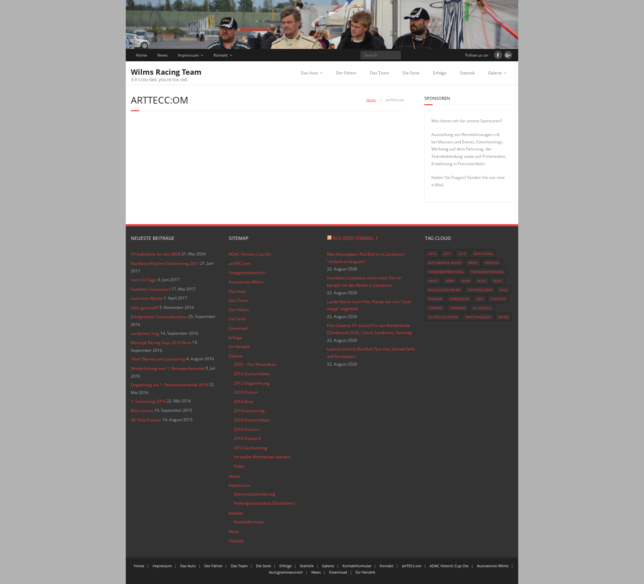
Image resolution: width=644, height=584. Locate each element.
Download (238, 328)
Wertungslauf (478, 317)
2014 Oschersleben (252, 420)
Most (497, 280)
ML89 (466, 280)
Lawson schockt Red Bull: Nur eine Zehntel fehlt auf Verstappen (371, 352)
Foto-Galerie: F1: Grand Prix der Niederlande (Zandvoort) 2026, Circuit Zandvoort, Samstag (369, 329)
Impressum (188, 55)
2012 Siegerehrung (252, 383)
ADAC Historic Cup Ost (250, 254)
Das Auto (309, 73)
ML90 (481, 280)
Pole (503, 289)
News (162, 55)
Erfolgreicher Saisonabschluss (159, 317)
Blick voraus (142, 410)
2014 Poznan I (247, 429)
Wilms (503, 317)
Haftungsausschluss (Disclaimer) (264, 503)
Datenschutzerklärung (254, 494)
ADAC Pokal (483, 253)
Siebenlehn (459, 299)
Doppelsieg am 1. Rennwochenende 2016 (169, 385)
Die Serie (411, 73)
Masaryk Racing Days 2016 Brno (161, 342)
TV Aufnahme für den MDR (155, 254)
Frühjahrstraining (487, 271)
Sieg (479, 299)
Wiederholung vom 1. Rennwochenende (168, 368)
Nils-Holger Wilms (444, 289)
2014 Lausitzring (249, 410)
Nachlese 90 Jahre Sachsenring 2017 (165, 263)
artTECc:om (240, 263)
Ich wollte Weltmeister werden (262, 457)
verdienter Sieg (145, 333)
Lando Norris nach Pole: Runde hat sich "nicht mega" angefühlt (369, 305)
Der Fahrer (346, 73)
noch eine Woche (147, 298)
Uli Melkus (482, 308)
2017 (447, 253)
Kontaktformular (249, 522)
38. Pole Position (146, 420)
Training (458, 308)
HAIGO (433, 280)
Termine (435, 308)
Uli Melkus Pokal (443, 317)
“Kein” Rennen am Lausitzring (158, 359)
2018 (462, 253)
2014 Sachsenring (250, 448)
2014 (432, 253)
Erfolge (439, 73)
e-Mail (437, 185)
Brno (473, 262)
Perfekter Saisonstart (150, 289)
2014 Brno (243, 401)
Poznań (435, 299)
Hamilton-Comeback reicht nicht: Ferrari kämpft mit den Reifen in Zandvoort (364, 281)
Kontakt (221, 55)
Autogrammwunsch (247, 272)
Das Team (379, 73)
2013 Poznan (246, 392)
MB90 (449, 280)
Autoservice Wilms (246, 282)
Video (239, 466)
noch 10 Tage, (144, 280)
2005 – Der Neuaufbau (255, 364)
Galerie (495, 73)
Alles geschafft (144, 308)
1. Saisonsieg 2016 (148, 401)
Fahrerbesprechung (446, 271)
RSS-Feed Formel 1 (355, 238)
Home (141, 55)
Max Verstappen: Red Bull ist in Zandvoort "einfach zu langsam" (366, 257)
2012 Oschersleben (252, 374)
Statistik (467, 73)
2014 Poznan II (247, 438)
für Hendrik (239, 346)
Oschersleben (480, 289)
